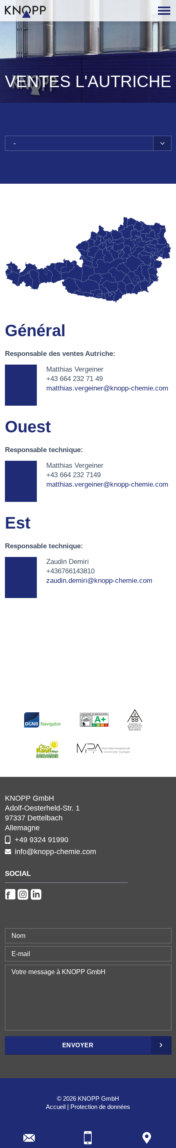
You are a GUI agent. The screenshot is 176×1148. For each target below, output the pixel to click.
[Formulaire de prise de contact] (29, 1137)
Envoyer (77, 1045)
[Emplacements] (146, 1137)
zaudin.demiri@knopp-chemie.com (99, 580)
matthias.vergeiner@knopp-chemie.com (107, 388)
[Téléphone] (88, 1137)
